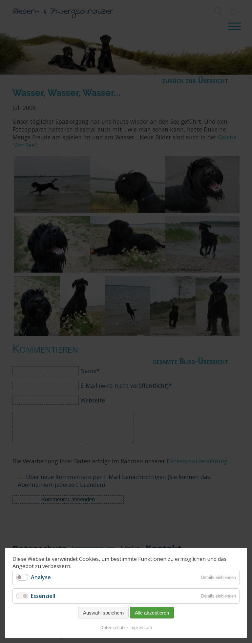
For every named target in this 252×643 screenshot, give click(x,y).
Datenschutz (113, 627)
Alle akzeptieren (152, 613)
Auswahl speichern (103, 613)
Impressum (141, 627)
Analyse (41, 577)
